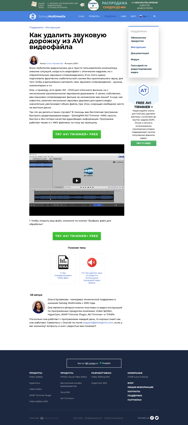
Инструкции (52, 27)
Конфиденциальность (93, 418)
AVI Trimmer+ (67, 398)
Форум (135, 59)
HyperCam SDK (99, 383)
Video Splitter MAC (38, 401)
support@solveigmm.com (98, 322)
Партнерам (134, 400)
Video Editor (35, 389)
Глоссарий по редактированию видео (141, 69)
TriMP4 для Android (138, 377)
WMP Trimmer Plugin (40, 395)
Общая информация (140, 387)
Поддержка (110, 16)
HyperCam (34, 383)
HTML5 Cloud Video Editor (73, 377)
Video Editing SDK (100, 377)
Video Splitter (36, 377)
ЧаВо (123, 16)
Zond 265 (65, 392)
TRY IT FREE (143, 143)
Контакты (134, 391)
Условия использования (113, 418)
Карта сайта (78, 418)
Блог (133, 16)
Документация (140, 53)
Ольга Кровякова (55, 63)
